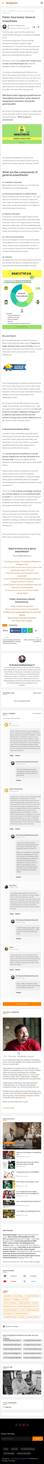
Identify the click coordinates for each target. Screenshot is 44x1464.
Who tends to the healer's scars (27, 1182)
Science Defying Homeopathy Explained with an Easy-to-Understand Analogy (33, 1357)
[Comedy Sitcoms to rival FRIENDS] (9, 1174)
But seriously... (19, 1296)
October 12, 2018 (13, 949)
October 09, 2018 (13, 725)
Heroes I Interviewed (24, 1453)
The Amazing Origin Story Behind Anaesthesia (13, 1357)
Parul (11, 947)
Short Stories (8, 1313)
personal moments (33, 1317)
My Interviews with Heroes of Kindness (13, 1345)
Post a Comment (22, 1004)
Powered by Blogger (11, 1326)
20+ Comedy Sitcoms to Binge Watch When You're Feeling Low (27, 1192)
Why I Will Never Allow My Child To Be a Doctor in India (13, 1340)
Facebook (17, 630)
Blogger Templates (8, 1461)
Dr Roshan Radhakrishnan (21, 665)
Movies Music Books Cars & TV (28, 1306)
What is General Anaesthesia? (22, 606)
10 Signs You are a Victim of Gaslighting (33, 1345)
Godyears (12, 2)
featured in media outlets (31, 1074)
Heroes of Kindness (10, 1303)
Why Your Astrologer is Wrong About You (13, 1353)
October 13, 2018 (20, 922)
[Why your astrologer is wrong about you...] (9, 1155)
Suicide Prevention (21, 1313)
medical (21, 1317)
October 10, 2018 (20, 837)
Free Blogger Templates (19, 1458)
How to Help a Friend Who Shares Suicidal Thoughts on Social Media (13, 1349)
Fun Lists (25, 1299)
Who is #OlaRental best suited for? (28, 1201)
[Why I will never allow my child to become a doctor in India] (9, 1165)
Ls (10, 723)
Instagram (29, 1095)
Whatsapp (30, 630)
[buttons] (16, 1424)
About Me (14, 1449)
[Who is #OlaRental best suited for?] (9, 1204)
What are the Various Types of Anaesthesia (21, 609)
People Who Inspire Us (11, 1310)
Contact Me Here (8, 1108)
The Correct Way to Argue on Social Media (33, 1349)
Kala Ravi (13, 886)
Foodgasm (16, 1299)
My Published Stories (27, 1449)
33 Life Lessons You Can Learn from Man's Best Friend (33, 1353)
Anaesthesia (12, 11)
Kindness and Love (10, 1306)
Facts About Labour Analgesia (22, 621)
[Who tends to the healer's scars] (9, 1184)
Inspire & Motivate (25, 1303)
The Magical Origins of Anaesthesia (18, 562)
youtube (13, 1281)
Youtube (36, 1095)
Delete (17, 755)
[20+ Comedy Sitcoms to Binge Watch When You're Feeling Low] (9, 1194)
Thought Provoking (10, 1317)
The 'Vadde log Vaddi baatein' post (28, 1211)
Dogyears (7, 1299)
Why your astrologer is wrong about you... (28, 1153)
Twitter (24, 630)
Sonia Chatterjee (16, 789)
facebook (13, 1276)
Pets (22, 1310)
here (30, 84)
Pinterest (23, 1095)
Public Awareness (32, 1310)
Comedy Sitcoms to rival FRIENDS (27, 1172)
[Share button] (35, 630)
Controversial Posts (33, 1296)
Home (4, 11)
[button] (42, 3)
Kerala (36, 1303)
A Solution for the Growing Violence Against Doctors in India (33, 1340)
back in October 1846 (14, 517)
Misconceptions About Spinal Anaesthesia (22, 618)
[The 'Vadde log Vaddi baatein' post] (9, 1214)
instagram (33, 1276)
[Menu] (3, 3)
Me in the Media (9, 1453)
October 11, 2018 (13, 887)
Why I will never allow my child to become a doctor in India (27, 1163)
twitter (33, 1281)
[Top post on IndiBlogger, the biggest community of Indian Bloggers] (14, 372)
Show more (37, 693)
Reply (12, 755)
